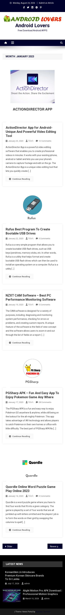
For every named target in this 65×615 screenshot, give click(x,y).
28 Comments (45, 402)
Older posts (12, 546)
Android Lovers (32, 25)
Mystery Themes (43, 612)
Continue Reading (21, 179)
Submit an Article (46, 3)
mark (30, 141)
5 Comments (44, 238)
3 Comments (44, 496)
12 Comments (45, 141)
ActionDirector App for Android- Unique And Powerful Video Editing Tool (31, 132)
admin (27, 583)
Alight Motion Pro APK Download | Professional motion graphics (42, 592)
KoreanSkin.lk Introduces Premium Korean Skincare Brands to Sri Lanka (24, 576)
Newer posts (56, 546)
